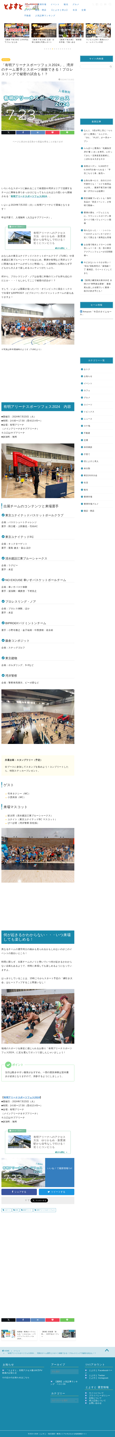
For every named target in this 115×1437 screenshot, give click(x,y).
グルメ (76, 4)
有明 (16, 1210)
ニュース (28, 4)
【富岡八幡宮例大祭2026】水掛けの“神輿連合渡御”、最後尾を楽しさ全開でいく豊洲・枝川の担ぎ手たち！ (98, 285)
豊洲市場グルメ (91, 504)
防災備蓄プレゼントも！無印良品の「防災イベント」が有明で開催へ (97, 201)
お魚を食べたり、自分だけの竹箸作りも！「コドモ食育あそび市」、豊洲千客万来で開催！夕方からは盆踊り (97, 185)
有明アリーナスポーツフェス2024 (22, 1097)
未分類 (87, 468)
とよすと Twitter (97, 1375)
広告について (95, 1398)
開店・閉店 (40, 10)
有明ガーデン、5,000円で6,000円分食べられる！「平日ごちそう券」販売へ (97, 169)
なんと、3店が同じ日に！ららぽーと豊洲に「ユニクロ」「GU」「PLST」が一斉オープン (98, 135)
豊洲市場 (41, 4)
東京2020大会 (90, 475)
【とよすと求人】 (60, 10)
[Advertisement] (37, 162)
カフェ (87, 390)
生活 (75, 10)
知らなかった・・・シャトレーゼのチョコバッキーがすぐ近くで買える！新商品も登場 (97, 234)
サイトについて (96, 1393)
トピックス (89, 412)
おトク (27, 10)
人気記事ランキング (45, 15)
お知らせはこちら (21, 1377)
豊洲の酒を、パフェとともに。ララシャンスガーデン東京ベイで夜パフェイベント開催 (97, 218)
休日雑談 (88, 447)
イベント (55, 4)
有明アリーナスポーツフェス (45, 1210)
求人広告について (97, 1401)
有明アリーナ (27, 1210)
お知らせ (88, 376)
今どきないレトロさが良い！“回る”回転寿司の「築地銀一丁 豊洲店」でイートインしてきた (98, 267)
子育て (87, 454)
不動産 (27, 15)
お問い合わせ (95, 1403)
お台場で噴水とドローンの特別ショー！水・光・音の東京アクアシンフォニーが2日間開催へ (98, 250)
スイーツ (88, 405)
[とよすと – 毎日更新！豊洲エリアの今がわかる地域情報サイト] (22, 10)
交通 (83, 10)
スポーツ (7, 1210)
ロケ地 (87, 426)
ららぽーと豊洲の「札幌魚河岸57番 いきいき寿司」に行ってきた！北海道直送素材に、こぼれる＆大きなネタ (98, 153)
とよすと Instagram (98, 1378)
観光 (66, 4)
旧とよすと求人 (91, 461)
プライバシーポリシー (99, 1396)
